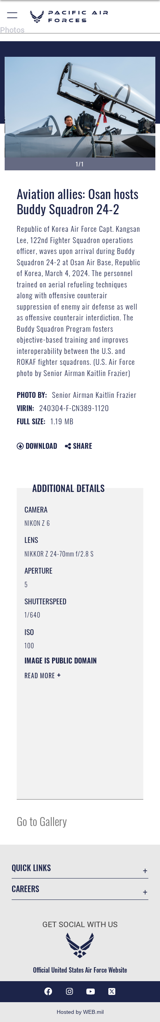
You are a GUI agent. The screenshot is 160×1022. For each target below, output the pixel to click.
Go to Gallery (42, 820)
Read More (40, 675)
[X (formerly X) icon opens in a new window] (112, 992)
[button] (12, 16)
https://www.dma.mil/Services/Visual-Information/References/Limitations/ (71, 785)
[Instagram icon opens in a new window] (69, 992)
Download (40, 446)
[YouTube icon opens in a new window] (90, 992)
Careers (25, 888)
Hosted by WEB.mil (80, 1012)
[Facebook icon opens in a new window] (48, 992)
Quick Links (31, 867)
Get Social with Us (80, 924)
